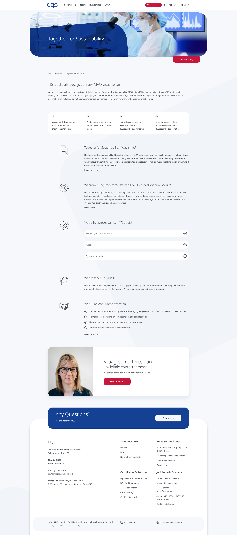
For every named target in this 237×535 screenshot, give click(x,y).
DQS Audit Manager (129, 483)
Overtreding (162, 465)
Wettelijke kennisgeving (168, 478)
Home (50, 74)
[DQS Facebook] (61, 526)
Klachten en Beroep (166, 460)
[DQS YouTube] (79, 526)
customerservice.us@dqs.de (61, 473)
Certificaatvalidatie (129, 497)
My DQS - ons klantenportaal (133, 478)
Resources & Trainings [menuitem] (90, 4)
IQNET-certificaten (128, 487)
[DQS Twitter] (53, 526)
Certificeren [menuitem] (70, 4)
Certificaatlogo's (128, 492)
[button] (173, 5)
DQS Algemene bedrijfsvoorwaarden (166, 489)
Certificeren (59, 74)
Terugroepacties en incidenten (171, 455)
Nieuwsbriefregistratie (130, 457)
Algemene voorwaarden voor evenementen (170, 497)
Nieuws (123, 447)
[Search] (165, 5)
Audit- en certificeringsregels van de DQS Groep (172, 449)
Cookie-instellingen (165, 504)
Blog (122, 452)
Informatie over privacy (167, 483)
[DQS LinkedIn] (70, 526)
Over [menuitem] (107, 4)
